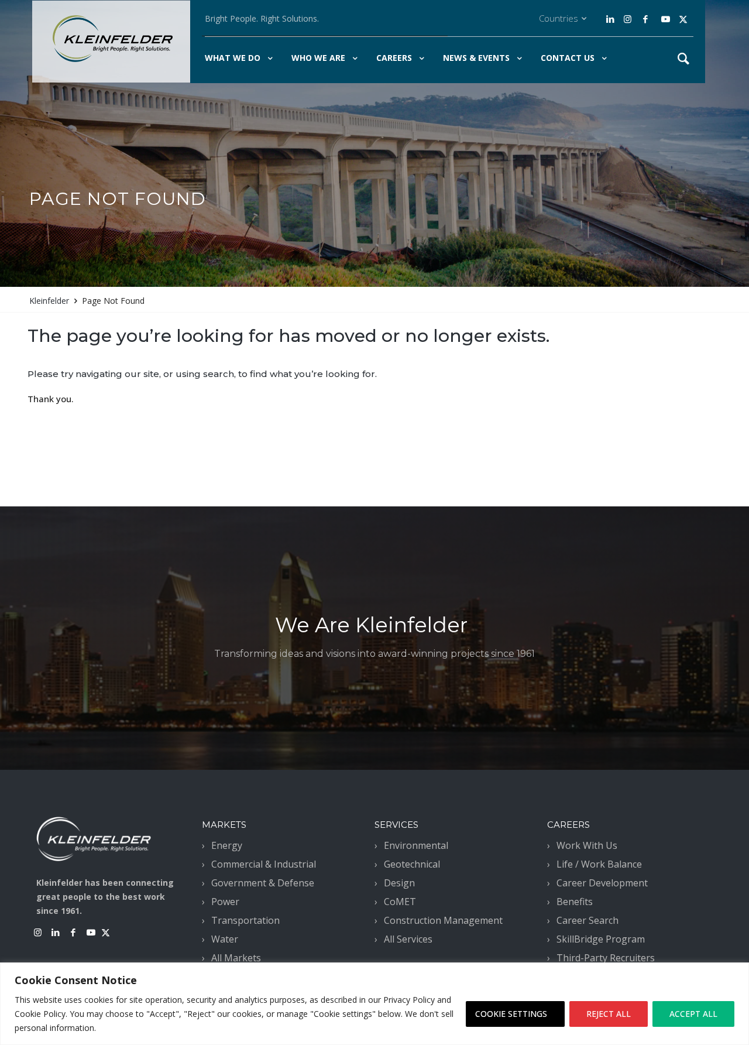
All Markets (236, 957)
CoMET (400, 901)
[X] (683, 19)
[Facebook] (645, 19)
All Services (408, 939)
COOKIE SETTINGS (511, 1013)
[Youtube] (665, 19)
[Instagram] (626, 19)
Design (399, 882)
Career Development (602, 882)
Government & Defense (262, 882)
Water (224, 939)
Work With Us (586, 845)
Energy (226, 845)
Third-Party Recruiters (605, 957)
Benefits (574, 901)
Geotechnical (412, 864)
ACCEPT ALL (693, 1013)
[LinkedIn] (611, 19)
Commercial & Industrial (263, 864)
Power (225, 901)
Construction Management (443, 920)
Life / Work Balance (599, 864)
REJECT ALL (608, 1013)
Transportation (245, 920)
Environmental (416, 845)
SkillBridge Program (600, 939)
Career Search (587, 920)
